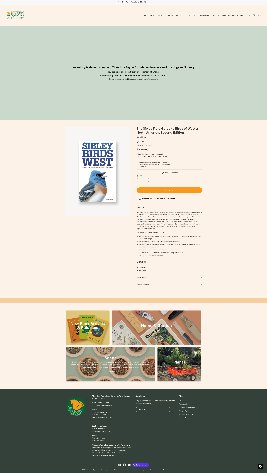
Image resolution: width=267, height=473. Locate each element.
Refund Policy (184, 418)
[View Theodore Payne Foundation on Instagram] (119, 464)
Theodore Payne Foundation (95, 470)
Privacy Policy (184, 411)
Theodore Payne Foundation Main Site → (133, 2)
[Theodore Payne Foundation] (15, 15)
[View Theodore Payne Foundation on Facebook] (124, 464)
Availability (143, 150)
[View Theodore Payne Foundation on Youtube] (129, 464)
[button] (144, 15)
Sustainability (141, 277)
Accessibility (184, 404)
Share (142, 142)
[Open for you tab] (260, 466)
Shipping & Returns (143, 284)
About (181, 396)
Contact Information (187, 407)
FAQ (180, 401)
